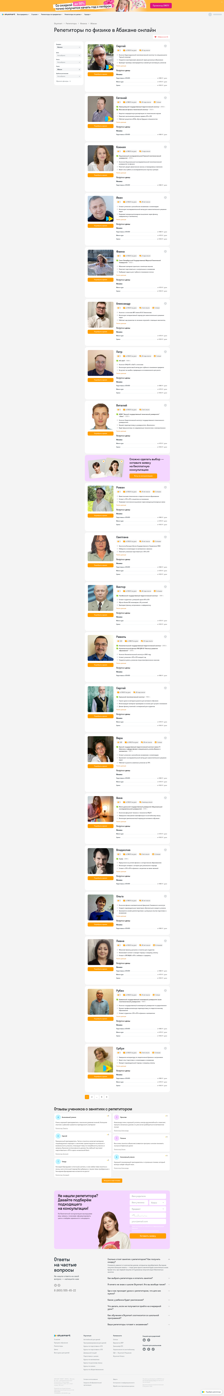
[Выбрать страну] (138, 692)
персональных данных (145, 704)
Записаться (149, 715)
